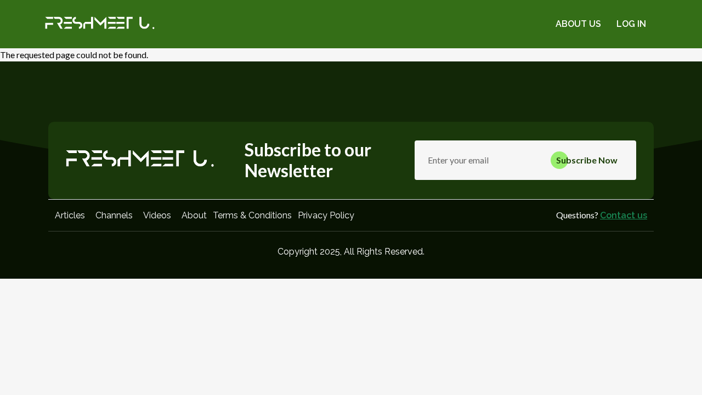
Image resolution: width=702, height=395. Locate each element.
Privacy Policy (326, 215)
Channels (114, 215)
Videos (157, 215)
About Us (578, 24)
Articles (70, 215)
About (194, 215)
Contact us (623, 215)
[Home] (100, 24)
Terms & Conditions (252, 215)
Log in (631, 24)
